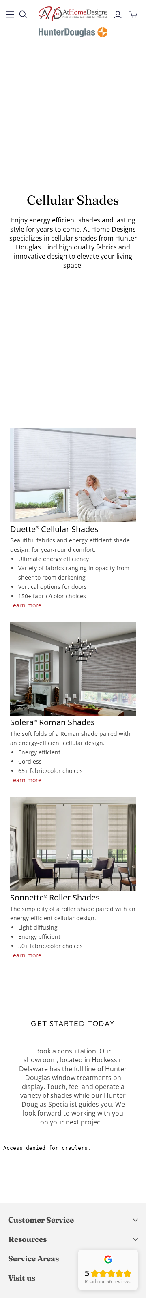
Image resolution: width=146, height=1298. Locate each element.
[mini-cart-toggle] (133, 14)
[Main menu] (10, 14)
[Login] (118, 14)
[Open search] (23, 14)
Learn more (25, 605)
